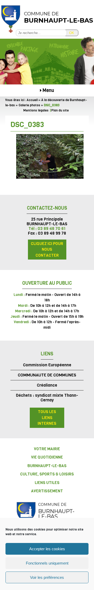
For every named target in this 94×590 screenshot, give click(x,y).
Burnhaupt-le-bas (47, 465)
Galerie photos (29, 105)
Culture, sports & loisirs (47, 474)
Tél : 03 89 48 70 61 (47, 228)
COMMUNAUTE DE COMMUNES (47, 375)
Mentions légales (36, 110)
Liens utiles (47, 482)
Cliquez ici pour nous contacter (47, 249)
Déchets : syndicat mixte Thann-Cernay (47, 398)
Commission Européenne (47, 365)
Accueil (32, 100)
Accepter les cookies (47, 549)
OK (71, 33)
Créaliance (47, 385)
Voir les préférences (47, 577)
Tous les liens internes (47, 417)
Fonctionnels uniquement (47, 563)
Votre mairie (47, 449)
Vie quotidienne (47, 457)
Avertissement (47, 491)
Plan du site (60, 110)
